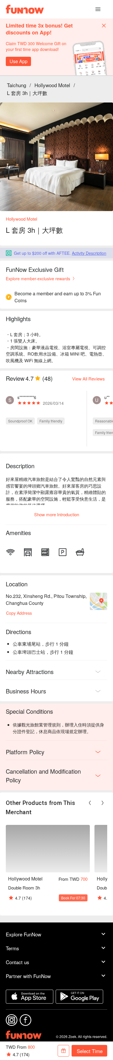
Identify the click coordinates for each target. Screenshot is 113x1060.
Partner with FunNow (28, 976)
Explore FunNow (23, 934)
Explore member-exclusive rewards (38, 278)
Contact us (17, 962)
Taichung (16, 85)
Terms (12, 948)
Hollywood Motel (52, 85)
